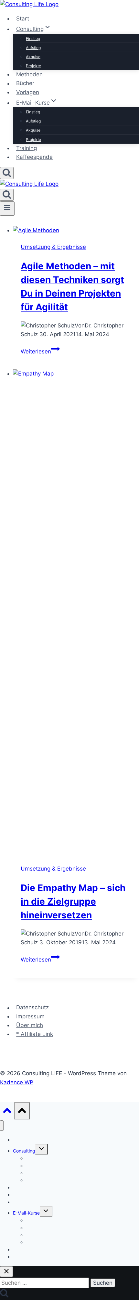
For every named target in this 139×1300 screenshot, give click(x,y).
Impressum (30, 1016)
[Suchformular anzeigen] (7, 173)
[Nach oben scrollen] (7, 1112)
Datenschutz (32, 1007)
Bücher (25, 83)
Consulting (24, 1150)
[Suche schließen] (6, 1271)
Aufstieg (33, 47)
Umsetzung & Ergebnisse (53, 247)
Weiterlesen (40, 351)
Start (22, 18)
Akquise (33, 56)
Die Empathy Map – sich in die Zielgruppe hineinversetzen (73, 901)
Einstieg (33, 38)
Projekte (33, 65)
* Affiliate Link (34, 1034)
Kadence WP (16, 1082)
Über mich (29, 1025)
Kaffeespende (34, 157)
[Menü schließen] (2, 1125)
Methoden (29, 74)
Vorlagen (27, 92)
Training (26, 148)
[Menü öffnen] (7, 208)
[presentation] (76, 230)
